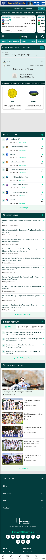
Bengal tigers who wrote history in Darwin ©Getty (31, 442)
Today (9, 327)
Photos (41, 41)
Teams (32, 41)
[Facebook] (8, 537)
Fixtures (7, 30)
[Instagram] (18, 537)
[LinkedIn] (18, 542)
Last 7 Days (24, 327)
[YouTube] (13, 537)
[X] (23, 537)
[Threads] (28, 542)
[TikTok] (28, 537)
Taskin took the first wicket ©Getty (32, 401)
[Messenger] (38, 537)
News (24, 41)
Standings (18, 30)
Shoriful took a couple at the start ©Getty (33, 429)
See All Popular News (24, 358)
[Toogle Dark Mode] (37, 36)
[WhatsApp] (33, 537)
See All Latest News (24, 314)
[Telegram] (23, 542)
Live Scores (14, 41)
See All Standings (22, 208)
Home (4, 41)
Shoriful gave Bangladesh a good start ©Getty (17, 392)
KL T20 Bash (7, 55)
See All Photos (24, 468)
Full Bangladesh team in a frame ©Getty (32, 456)
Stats (29, 30)
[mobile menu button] (3, 36)
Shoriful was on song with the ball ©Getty (33, 415)
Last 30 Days (38, 327)
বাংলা (42, 8)
